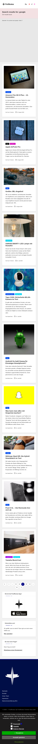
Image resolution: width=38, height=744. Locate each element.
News (7, 358)
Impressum (5, 698)
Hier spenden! (8, 633)
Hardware (8, 92)
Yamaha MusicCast (13, 560)
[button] (4, 584)
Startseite (4, 20)
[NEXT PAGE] (21, 587)
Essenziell (17, 724)
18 (26, 584)
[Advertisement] (19, 41)
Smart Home (9, 240)
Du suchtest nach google (12, 20)
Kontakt (4, 693)
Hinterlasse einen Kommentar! (13, 650)
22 (16, 587)
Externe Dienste (18, 729)
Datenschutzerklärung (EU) (9, 701)
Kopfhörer (13, 143)
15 (15, 584)
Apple (7, 143)
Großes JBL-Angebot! (14, 191)
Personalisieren (19, 742)
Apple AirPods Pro (12, 147)
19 (29, 584)
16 (19, 584)
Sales (7, 188)
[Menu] (26, 4)
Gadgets (8, 453)
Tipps (7, 407)
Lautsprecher (9, 557)
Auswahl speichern (19, 737)
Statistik (16, 726)
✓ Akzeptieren (18, 733)
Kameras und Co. (10, 294)
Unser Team (5, 696)
